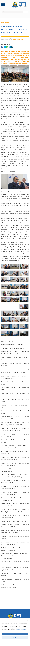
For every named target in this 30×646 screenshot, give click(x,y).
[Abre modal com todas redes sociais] (12, 47)
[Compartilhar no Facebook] (2, 47)
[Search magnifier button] (25, 12)
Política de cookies (14, 643)
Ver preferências (15, 641)
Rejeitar (15, 637)
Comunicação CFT (18, 39)
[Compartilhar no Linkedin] (10, 47)
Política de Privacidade (21, 629)
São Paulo (5, 23)
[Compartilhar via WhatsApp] (7, 47)
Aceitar (15, 634)
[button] (27, 620)
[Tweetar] (5, 47)
